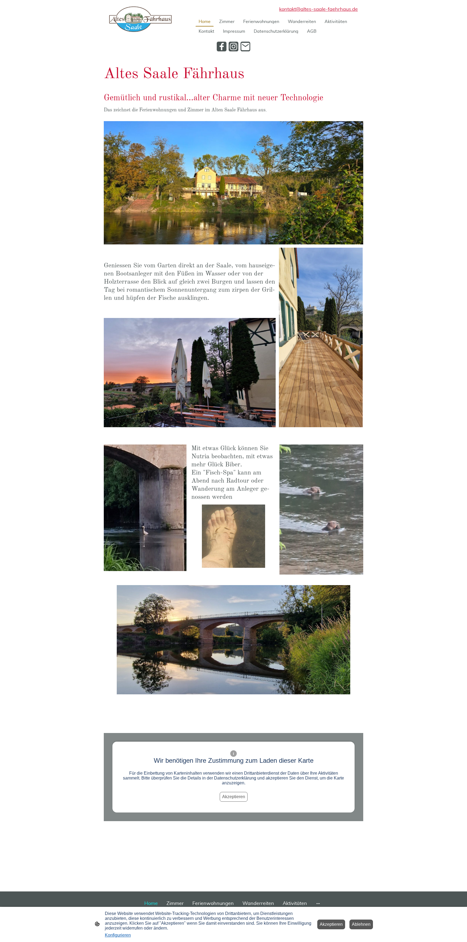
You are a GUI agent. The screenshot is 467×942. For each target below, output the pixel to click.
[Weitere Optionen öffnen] (318, 903)
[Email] (245, 46)
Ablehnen (361, 924)
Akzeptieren (233, 796)
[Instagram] (233, 46)
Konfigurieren (118, 935)
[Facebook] (221, 46)
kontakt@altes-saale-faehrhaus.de (318, 9)
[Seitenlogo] (140, 19)
